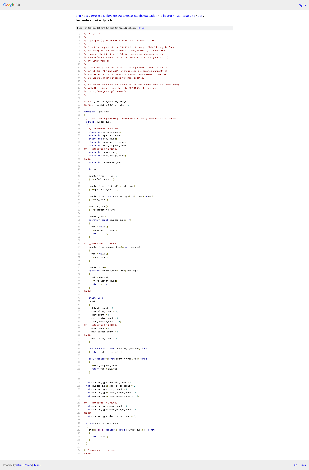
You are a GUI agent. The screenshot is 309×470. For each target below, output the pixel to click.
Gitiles (19, 464)
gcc (86, 16)
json (303, 464)
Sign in (302, 5)
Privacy (28, 464)
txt (295, 464)
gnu (78, 16)
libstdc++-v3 (171, 16)
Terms (37, 464)
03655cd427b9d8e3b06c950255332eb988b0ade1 (124, 16)
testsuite (189, 16)
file (141, 28)
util (200, 16)
